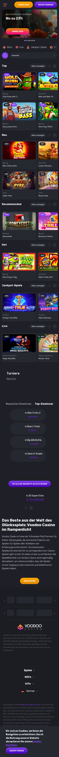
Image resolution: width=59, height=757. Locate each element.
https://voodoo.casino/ (30, 704)
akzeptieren (17, 751)
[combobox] (33, 55)
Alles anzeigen (38, 66)
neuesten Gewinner (19, 403)
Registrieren (45, 5)
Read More (29, 581)
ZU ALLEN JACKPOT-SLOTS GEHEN (29, 484)
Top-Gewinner (44, 403)
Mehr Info (11, 378)
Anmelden (23, 5)
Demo (19, 86)
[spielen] (19, 80)
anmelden (17, 31)
